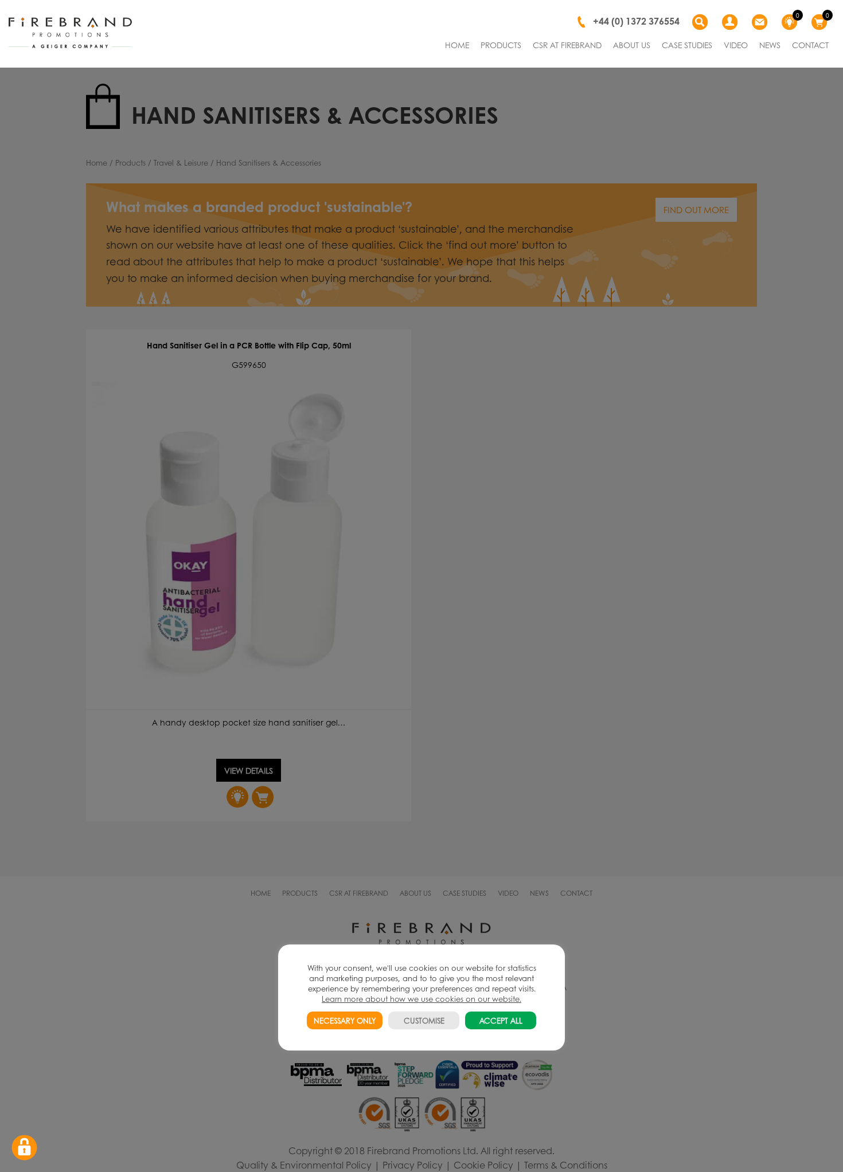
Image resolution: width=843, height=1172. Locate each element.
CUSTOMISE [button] (424, 1020)
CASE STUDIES (687, 44)
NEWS (769, 44)
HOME (457, 44)
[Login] (731, 22)
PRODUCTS (501, 44)
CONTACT (810, 44)
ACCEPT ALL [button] (500, 1020)
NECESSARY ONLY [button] (345, 1020)
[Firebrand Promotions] (70, 33)
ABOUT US (631, 44)
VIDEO (736, 44)
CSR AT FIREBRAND (567, 44)
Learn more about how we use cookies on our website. (421, 998)
